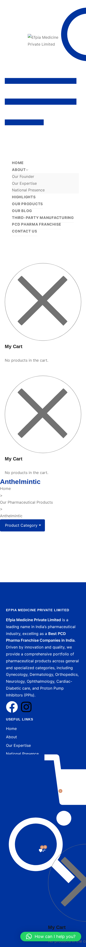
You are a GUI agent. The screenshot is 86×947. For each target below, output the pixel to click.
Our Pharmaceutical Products (26, 502)
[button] (50, 936)
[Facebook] (12, 707)
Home (5, 488)
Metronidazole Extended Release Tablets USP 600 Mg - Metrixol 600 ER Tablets (43, 568)
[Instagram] (26, 707)
